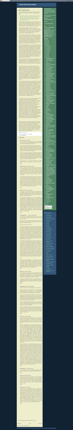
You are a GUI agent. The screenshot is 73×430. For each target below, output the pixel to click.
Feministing (48, 226)
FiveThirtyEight (48, 228)
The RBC (47, 267)
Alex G (21, 375)
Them (47, 33)
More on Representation (24, 10)
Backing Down (48, 113)
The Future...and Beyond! (50, 115)
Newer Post (19, 423)
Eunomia (47, 223)
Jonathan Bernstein (23, 215)
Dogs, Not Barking (49, 179)
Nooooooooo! (48, 185)
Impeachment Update (49, 76)
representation (23, 135)
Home (30, 423)
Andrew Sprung (22, 166)
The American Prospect (49, 23)
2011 (46, 43)
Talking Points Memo (49, 256)
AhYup (21, 271)
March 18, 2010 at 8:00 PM (26, 387)
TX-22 (47, 192)
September (48, 49)
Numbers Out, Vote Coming (50, 126)
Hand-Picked (48, 152)
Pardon (45, 33)
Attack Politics (46, 35)
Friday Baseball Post (49, 68)
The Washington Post (48, 19)
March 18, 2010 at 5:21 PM (26, 316)
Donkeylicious (48, 220)
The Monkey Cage (49, 263)
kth (20, 140)
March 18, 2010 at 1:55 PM (28, 190)
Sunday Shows (48, 84)
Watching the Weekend (49, 114)
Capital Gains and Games (50, 218)
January (47, 201)
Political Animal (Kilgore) (50, 248)
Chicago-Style (48, 147)
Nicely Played (48, 134)
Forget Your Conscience (49, 129)
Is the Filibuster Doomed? (50, 151)
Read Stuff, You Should (49, 80)
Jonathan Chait (48, 234)
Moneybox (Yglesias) (49, 243)
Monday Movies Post (49, 180)
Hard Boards (46, 32)
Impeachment (46, 30)
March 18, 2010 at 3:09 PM (32, 215)
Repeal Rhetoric (48, 88)
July (47, 52)
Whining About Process (49, 140)
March (47, 57)
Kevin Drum (48, 239)
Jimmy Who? (48, 85)
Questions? (47, 105)
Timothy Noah (48, 269)
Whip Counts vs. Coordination (50, 125)
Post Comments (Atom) (25, 425)
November (47, 47)
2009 (46, 202)
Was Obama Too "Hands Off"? (50, 170)
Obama (47, 106)
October (47, 48)
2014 (46, 39)
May (47, 54)
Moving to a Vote (48, 156)
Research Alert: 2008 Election (50, 64)
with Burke (31, 61)
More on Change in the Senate (50, 81)
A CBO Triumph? (48, 65)
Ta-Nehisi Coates (49, 254)
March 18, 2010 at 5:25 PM (29, 368)
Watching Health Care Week (50, 150)
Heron (21, 316)
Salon (46, 21)
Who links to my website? (37, 429)
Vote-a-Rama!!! (48, 79)
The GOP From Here (49, 121)
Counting (47, 176)
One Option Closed (49, 163)
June (47, 53)
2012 (46, 42)
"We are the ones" (48, 110)
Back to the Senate (49, 89)
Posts (46, 206)
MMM (47, 146)
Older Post (40, 423)
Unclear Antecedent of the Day (50, 173)
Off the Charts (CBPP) (49, 246)
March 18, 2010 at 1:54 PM (30, 166)
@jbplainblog (48, 16)
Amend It (45, 31)
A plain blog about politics (27, 4)
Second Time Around (49, 120)
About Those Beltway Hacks (50, 73)
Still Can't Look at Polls (49, 70)
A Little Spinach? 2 (49, 161)
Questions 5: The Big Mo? (50, 94)
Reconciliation (48, 109)
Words (21, 387)
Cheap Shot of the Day (49, 60)
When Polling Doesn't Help (48, 36)
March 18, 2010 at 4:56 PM (30, 286)
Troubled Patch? (48, 124)
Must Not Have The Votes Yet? (50, 135)
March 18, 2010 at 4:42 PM (27, 271)
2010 (46, 44)
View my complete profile (49, 27)
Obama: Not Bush (48, 186)
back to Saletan (26, 112)
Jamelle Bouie (48, 231)
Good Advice (48, 145)
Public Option (48, 83)
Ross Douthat (48, 251)
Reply (21, 163)
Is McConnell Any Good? (50, 133)
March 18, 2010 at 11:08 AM (25, 140)
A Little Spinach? (48, 162)
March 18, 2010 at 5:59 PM (27, 375)
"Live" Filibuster (46, 34)
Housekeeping (48, 63)
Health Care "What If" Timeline (50, 167)
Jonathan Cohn (48, 236)
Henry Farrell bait (48, 69)
